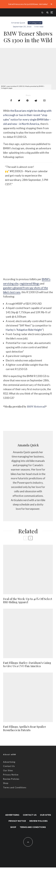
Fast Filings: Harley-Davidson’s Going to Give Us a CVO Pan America (27, 664)
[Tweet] (19, 100)
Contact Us (9, 766)
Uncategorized (35, 23)
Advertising (9, 762)
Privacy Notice (10, 774)
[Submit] (36, 100)
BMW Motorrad (36, 406)
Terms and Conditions (14, 787)
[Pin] (27, 100)
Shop (5, 783)
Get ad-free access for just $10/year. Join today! (28, 4)
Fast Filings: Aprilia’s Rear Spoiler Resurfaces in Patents (24, 728)
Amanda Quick (18, 23)
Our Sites (8, 770)
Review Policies (11, 779)
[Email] (44, 100)
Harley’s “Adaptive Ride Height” (24, 329)
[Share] (11, 100)
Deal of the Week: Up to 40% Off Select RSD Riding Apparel (27, 600)
